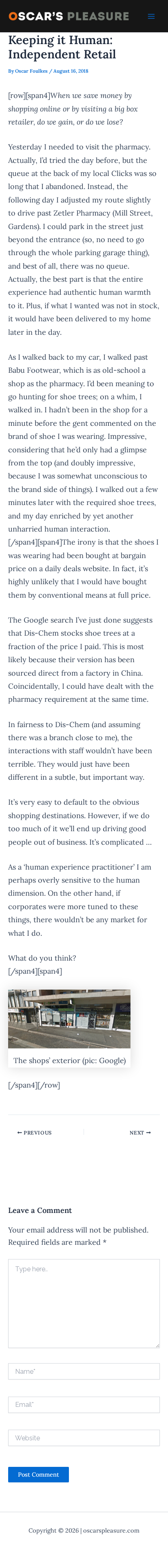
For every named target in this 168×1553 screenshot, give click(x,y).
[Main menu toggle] (151, 16)
